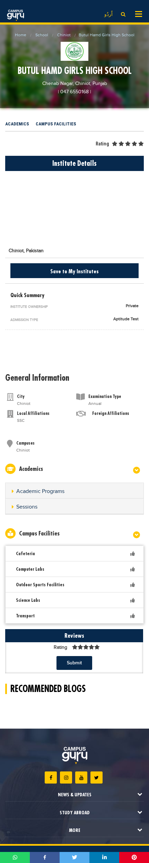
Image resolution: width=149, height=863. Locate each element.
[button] (74, 491)
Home (20, 34)
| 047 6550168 (73, 92)
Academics (17, 123)
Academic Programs (40, 491)
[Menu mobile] (138, 13)
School (41, 34)
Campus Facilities (56, 123)
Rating (102, 143)
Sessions (26, 507)
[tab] (74, 491)
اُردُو (108, 14)
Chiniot (64, 34)
